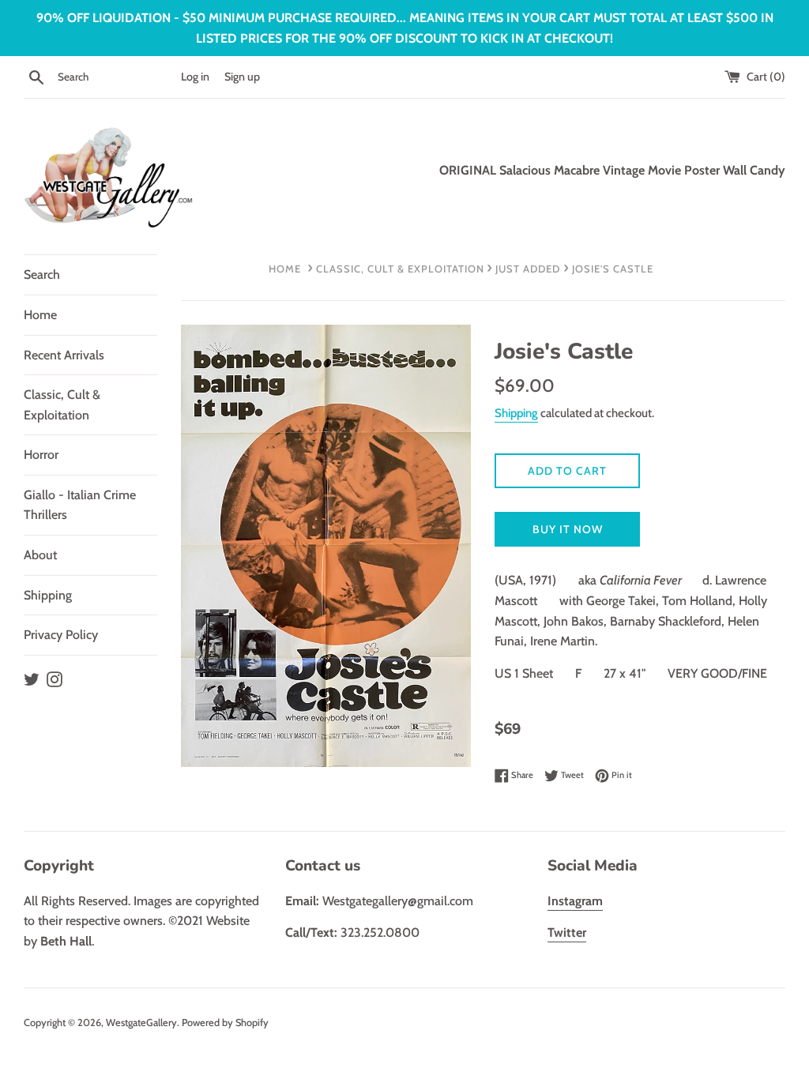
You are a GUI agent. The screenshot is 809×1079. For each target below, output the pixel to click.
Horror (41, 454)
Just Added (527, 268)
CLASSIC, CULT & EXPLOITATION (400, 268)
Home (40, 314)
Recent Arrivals (64, 355)
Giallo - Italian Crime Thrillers (80, 505)
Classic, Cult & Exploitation (62, 405)
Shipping (48, 595)
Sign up (242, 77)
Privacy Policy (61, 634)
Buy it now (567, 529)
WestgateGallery (141, 1022)
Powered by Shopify (225, 1022)
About (40, 554)
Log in (195, 77)
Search (42, 274)
